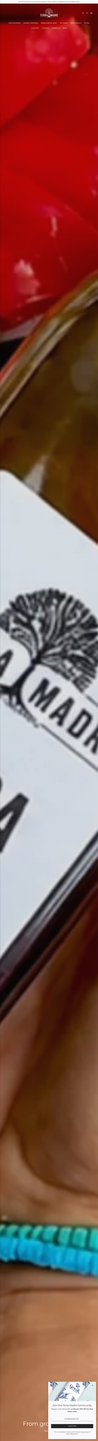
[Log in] (87, 13)
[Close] (92, 1385)
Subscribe (72, 1426)
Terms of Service (70, 1434)
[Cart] (91, 13)
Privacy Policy (84, 1432)
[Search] (83, 13)
